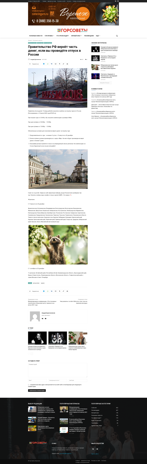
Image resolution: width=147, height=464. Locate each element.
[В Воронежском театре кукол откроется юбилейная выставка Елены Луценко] (78, 338)
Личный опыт (52, 343)
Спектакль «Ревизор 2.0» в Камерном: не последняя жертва (108, 57)
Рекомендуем (40, 42)
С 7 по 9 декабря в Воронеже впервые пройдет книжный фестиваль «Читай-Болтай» (77, 429)
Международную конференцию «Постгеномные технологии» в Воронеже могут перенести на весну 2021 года (42, 303)
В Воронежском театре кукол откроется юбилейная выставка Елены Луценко (77, 348)
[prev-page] (29, 354)
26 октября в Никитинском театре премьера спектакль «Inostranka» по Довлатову (105, 106)
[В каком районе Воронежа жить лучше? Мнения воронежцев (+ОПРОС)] (64, 421)
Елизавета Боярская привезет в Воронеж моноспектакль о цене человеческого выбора (37, 348)
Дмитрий (94, 104)
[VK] (51, 64)
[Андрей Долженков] (29, 59)
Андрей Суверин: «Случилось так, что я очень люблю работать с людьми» (46, 419)
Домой (30, 40)
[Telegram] (43, 64)
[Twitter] (59, 64)
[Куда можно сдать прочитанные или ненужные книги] (32, 428)
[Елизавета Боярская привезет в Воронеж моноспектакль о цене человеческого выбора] (37, 338)
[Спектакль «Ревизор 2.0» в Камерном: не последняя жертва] (57, 338)
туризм (42, 283)
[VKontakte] (116, 1)
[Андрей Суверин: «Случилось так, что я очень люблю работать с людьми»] (32, 420)
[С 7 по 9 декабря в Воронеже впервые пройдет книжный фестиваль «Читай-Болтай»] (64, 430)
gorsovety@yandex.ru (65, 453)
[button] (117, 36)
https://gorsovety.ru (46, 315)
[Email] (55, 64)
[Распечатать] (67, 64)
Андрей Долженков (36, 59)
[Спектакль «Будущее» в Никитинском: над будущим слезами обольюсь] (95, 76)
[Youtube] (118, 1)
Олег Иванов (95, 116)
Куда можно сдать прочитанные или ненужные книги (46, 428)
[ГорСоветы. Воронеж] (72, 30)
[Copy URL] (63, 64)
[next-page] (32, 354)
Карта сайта (95, 454)
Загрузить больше (104, 82)
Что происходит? (47, 42)
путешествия (36, 283)
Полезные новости (37, 40)
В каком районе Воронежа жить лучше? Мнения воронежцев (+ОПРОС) (77, 421)
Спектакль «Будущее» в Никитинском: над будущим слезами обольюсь (109, 75)
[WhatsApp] (47, 64)
